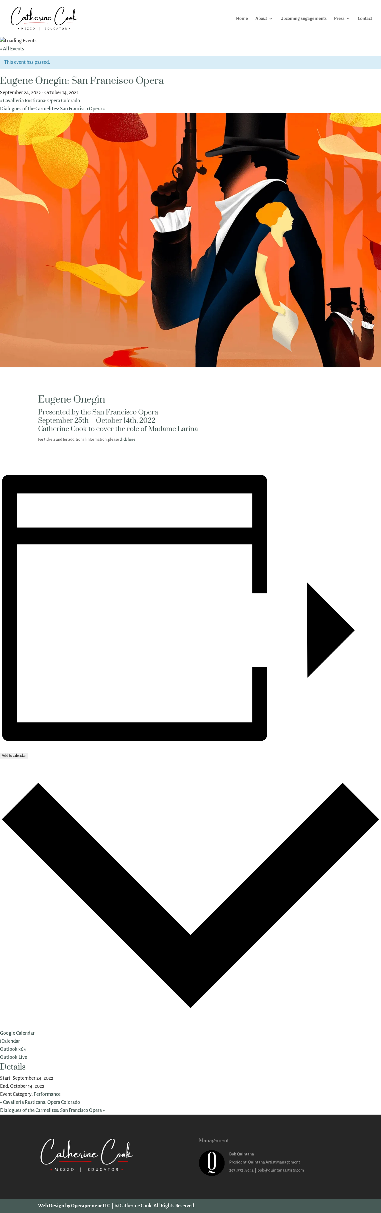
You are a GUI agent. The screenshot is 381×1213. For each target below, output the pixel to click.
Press (339, 18)
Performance (47, 1094)
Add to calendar (14, 756)
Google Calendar (17, 1033)
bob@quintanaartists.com (280, 1170)
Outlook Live (13, 1057)
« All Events (12, 49)
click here (127, 439)
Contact (365, 18)
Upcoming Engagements (303, 18)
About (261, 18)
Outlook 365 (13, 1049)
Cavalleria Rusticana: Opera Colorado (40, 100)
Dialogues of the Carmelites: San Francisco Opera (52, 109)
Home (242, 18)
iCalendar (10, 1041)
